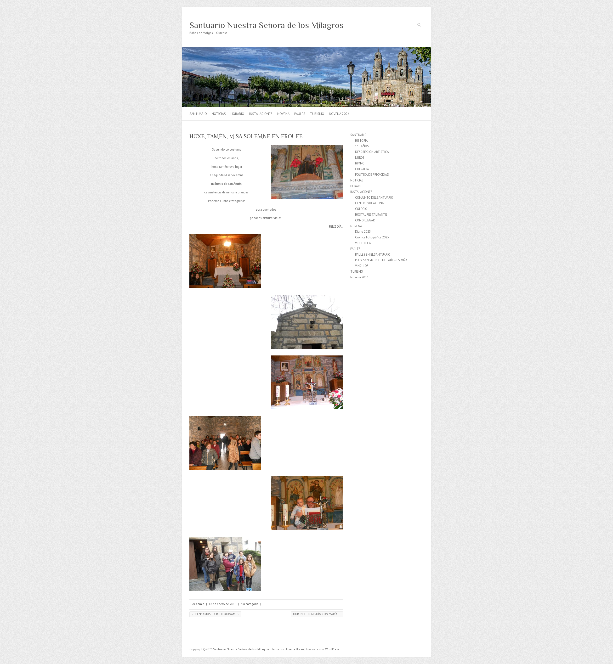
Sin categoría (249, 604)
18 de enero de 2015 (222, 604)
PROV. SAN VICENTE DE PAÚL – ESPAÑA (381, 260)
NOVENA (283, 114)
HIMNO (359, 163)
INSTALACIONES (260, 114)
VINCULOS (362, 266)
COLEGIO (361, 209)
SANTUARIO (198, 114)
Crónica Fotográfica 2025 (372, 237)
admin (200, 604)
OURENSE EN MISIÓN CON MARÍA (317, 614)
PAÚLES (299, 114)
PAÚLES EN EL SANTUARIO (372, 255)
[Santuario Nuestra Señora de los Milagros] (306, 49)
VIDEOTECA (363, 243)
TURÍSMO (317, 114)
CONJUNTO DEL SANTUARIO (374, 198)
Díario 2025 (363, 232)
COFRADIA (362, 169)
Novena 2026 (339, 114)
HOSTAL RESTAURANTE (371, 215)
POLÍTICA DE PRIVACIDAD (372, 175)
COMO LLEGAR (365, 220)
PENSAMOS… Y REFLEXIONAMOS (215, 614)
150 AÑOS (362, 146)
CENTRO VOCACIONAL (370, 203)
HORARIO (237, 114)
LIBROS (359, 158)
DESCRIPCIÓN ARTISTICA (372, 152)
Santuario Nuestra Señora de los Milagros (266, 25)
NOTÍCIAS (219, 114)
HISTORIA (361, 141)
